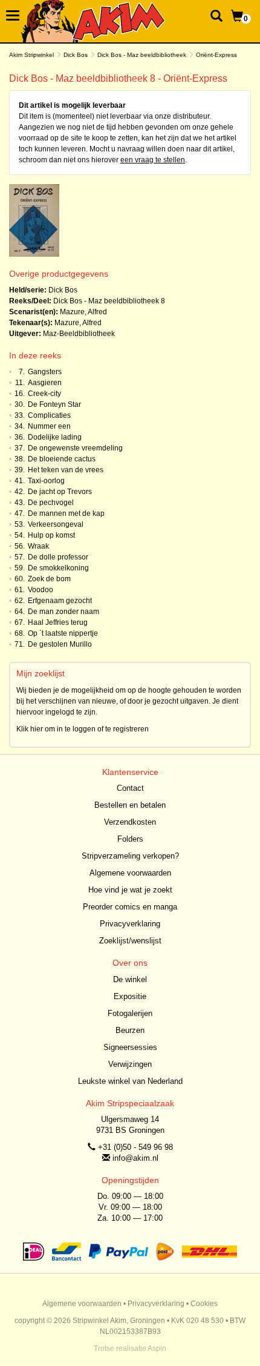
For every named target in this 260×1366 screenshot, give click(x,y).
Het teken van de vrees (65, 470)
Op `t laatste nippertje (63, 633)
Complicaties (49, 415)
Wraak (38, 546)
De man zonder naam (63, 611)
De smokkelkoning (58, 568)
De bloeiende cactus (62, 459)
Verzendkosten (130, 822)
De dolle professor (58, 557)
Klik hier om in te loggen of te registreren (82, 729)
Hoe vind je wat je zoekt (130, 889)
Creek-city (44, 393)
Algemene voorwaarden (130, 872)
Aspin (157, 1348)
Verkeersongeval (55, 524)
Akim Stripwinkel (31, 54)
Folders (130, 838)
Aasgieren (45, 382)
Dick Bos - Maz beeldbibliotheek (141, 54)
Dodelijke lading (55, 437)
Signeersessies (130, 1047)
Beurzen (130, 1030)
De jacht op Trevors (60, 491)
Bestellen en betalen (130, 805)
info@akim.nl (135, 1158)
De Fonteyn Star (54, 404)
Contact (130, 788)
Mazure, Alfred (83, 312)
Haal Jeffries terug (58, 622)
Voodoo (40, 590)
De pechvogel (51, 502)
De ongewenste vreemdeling (75, 448)
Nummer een (49, 426)
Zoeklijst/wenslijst (130, 940)
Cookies (204, 1303)
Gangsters (45, 372)
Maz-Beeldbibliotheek (79, 333)
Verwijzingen (130, 1064)
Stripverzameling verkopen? (130, 855)
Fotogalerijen (130, 1013)
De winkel (130, 979)
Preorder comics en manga (130, 906)
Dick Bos (75, 54)
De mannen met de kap (66, 513)
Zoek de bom (49, 579)
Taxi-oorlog (46, 481)
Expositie (130, 996)
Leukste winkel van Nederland (130, 1081)
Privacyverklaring (130, 923)
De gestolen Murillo (60, 644)
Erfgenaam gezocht (60, 600)
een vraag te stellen (152, 160)
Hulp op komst (51, 535)
